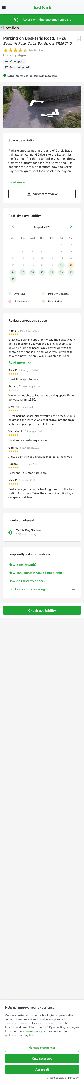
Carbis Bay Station (28, 530)
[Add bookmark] (79, 38)
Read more (16, 182)
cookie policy (33, 1031)
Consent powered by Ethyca (61, 1077)
